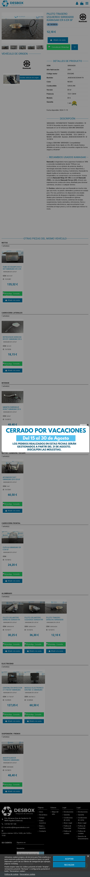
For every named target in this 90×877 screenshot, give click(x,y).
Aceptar (69, 858)
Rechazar (69, 864)
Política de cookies (11, 874)
